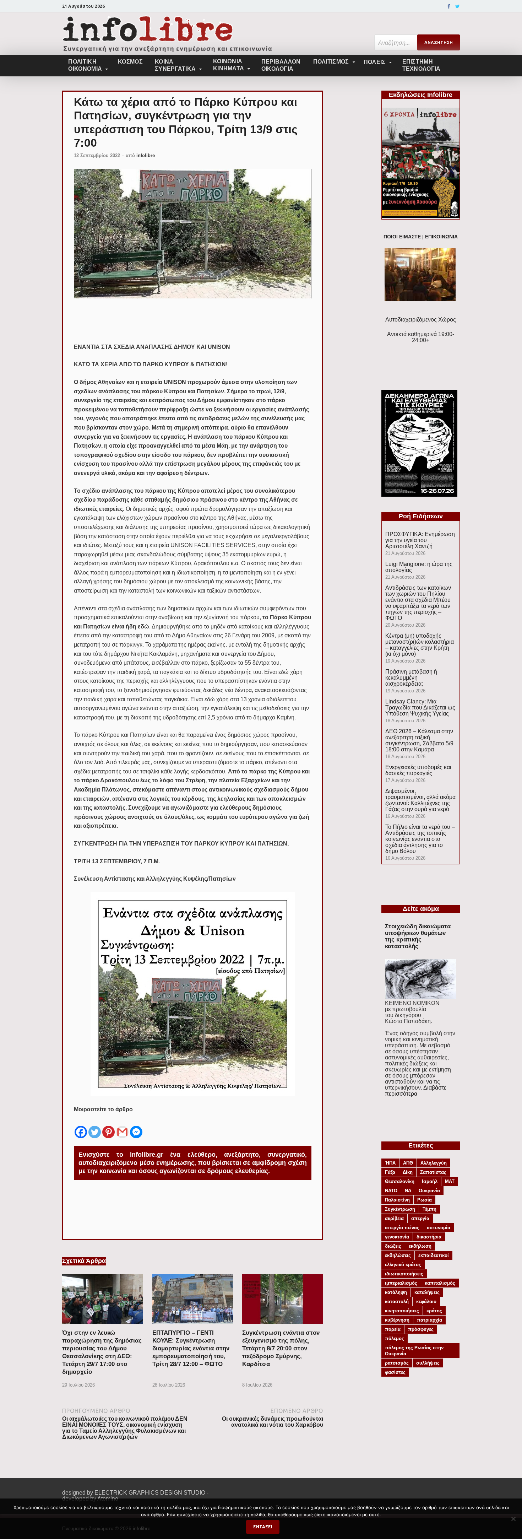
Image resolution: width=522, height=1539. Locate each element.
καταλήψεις (427, 1292)
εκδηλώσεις (398, 1255)
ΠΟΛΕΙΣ (375, 62)
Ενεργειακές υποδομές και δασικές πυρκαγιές (418, 770)
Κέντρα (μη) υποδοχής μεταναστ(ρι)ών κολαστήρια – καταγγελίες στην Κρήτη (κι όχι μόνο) (419, 645)
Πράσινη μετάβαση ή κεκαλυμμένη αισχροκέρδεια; (411, 678)
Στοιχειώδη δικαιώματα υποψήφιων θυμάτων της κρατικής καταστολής (418, 936)
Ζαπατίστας (433, 1172)
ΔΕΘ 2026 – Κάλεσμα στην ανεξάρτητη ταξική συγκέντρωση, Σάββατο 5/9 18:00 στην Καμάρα (419, 740)
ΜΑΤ (450, 1181)
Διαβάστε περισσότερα (415, 1091)
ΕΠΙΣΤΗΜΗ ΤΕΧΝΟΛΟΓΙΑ (421, 65)
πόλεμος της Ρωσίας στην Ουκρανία (414, 1350)
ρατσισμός (397, 1363)
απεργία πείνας (402, 1227)
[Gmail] (122, 1126)
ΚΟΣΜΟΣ (130, 62)
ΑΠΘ (408, 1163)
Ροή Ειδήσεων (421, 516)
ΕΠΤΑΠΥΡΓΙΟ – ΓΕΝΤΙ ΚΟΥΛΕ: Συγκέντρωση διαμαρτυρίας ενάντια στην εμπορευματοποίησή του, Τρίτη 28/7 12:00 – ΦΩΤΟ (190, 1348)
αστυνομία (438, 1227)
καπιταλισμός (440, 1283)
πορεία (393, 1329)
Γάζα (390, 1172)
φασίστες (395, 1372)
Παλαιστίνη (397, 1200)
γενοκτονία (397, 1237)
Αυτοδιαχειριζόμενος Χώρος (420, 320)
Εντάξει (262, 1526)
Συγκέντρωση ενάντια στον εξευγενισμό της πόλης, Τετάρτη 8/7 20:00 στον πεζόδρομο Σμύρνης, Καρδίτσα (281, 1348)
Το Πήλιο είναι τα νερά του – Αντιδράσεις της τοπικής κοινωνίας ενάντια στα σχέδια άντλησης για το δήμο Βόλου (420, 839)
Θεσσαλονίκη (399, 1181)
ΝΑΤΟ (391, 1190)
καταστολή (397, 1301)
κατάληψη (396, 1292)
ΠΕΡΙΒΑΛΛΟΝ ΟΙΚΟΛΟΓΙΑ (281, 65)
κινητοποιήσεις (402, 1310)
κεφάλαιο (426, 1301)
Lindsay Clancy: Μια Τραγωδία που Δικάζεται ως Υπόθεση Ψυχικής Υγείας (420, 707)
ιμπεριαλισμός (401, 1283)
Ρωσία (424, 1200)
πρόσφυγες (421, 1329)
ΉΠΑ (390, 1163)
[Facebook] (449, 6)
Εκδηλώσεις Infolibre (420, 94)
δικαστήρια (429, 1237)
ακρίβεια (394, 1218)
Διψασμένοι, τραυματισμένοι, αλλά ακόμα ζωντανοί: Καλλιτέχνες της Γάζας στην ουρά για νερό (420, 800)
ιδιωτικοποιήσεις (404, 1273)
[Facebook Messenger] (136, 1126)
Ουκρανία (429, 1190)
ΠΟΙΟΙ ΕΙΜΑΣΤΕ (402, 236)
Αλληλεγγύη (433, 1163)
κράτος (434, 1310)
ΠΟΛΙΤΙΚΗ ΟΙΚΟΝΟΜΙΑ (85, 65)
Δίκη (408, 1172)
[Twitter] (457, 6)
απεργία (420, 1218)
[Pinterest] (108, 1126)
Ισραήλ (429, 1181)
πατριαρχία (429, 1320)
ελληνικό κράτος (403, 1264)
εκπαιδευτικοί (433, 1255)
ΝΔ (408, 1190)
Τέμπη (429, 1209)
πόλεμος (394, 1338)
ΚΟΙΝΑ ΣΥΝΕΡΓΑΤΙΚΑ (175, 65)
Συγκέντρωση (400, 1209)
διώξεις (393, 1246)
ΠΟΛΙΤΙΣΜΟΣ (331, 62)
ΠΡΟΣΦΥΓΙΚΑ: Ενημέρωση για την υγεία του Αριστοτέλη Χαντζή (420, 540)
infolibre (145, 155)
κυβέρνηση (397, 1320)
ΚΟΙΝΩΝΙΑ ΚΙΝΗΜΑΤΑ (228, 64)
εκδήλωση (420, 1246)
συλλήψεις (428, 1363)
